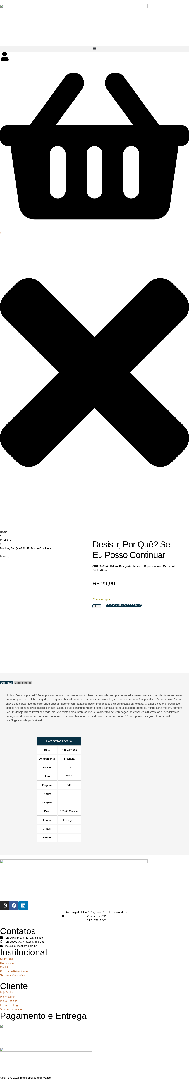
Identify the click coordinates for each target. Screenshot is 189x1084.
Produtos (5, 540)
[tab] (6, 682)
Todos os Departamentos (147, 566)
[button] (94, 49)
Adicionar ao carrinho (124, 605)
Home (3, 531)
